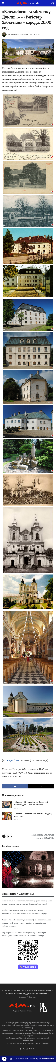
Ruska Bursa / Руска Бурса (13, 990)
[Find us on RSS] (34, 1048)
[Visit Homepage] (25, 3)
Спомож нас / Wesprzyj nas (18, 893)
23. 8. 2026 (18, 808)
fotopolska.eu (13, 760)
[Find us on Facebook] (20, 1048)
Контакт (32, 997)
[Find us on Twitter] (24, 1048)
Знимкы (22, 997)
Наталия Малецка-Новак (18, 34)
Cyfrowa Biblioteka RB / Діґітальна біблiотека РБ (26, 994)
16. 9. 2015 (37, 34)
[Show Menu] (3, 3)
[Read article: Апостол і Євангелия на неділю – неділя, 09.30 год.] (7, 816)
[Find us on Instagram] (27, 1048)
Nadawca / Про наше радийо (39, 990)
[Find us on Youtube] (30, 1048)
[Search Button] (52, 3)
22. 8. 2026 (18, 820)
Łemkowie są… (10, 846)
